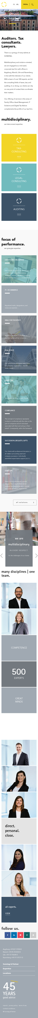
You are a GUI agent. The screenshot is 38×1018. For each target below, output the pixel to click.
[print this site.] (33, 935)
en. (17, 5)
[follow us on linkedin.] (14, 935)
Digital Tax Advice (20, 106)
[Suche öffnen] (32, 4)
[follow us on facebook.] (8, 935)
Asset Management (21, 102)
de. (14, 5)
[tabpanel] (19, 548)
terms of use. (23, 1005)
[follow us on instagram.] (20, 935)
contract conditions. (9, 1008)
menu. (25, 4)
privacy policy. (13, 1005)
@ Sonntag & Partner (9, 1011)
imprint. (5, 1005)
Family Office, (9, 102)
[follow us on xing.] (27, 935)
